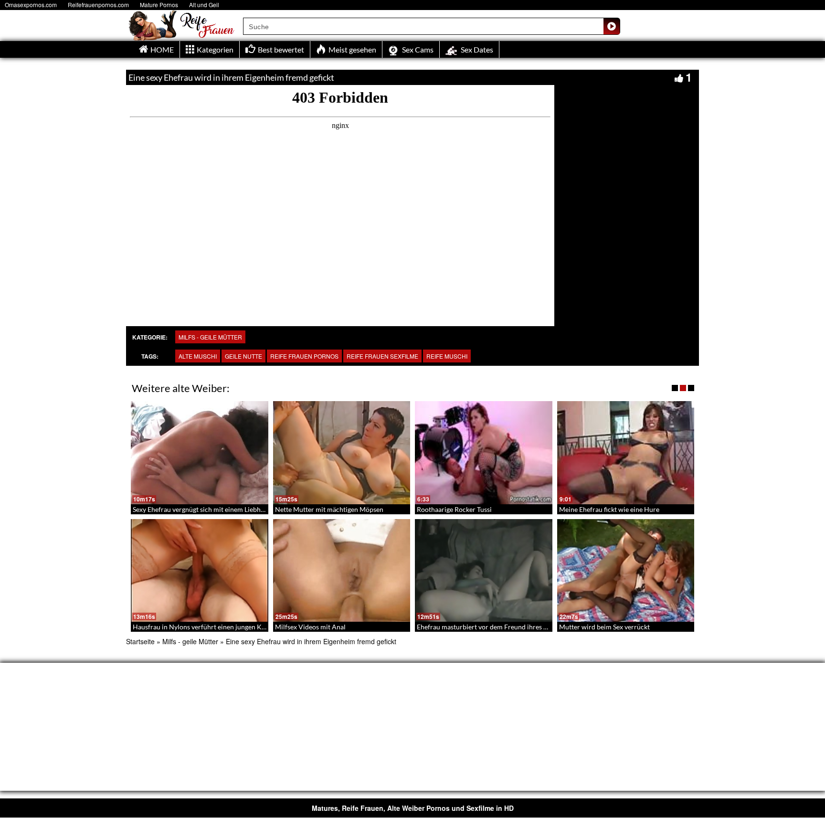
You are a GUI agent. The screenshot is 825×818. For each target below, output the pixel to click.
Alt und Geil (204, 4)
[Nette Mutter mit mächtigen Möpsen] (342, 452)
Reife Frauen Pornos (304, 356)
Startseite (140, 641)
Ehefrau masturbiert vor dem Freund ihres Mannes (492, 627)
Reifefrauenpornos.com (98, 4)
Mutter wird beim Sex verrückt (604, 627)
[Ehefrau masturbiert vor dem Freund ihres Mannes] (483, 570)
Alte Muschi (198, 356)
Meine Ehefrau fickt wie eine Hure (609, 509)
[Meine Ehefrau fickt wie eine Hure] (626, 452)
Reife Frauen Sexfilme (382, 356)
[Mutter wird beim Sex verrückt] (626, 570)
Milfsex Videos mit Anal (310, 627)
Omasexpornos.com (31, 4)
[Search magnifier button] (611, 26)
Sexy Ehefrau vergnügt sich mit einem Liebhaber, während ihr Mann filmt (240, 509)
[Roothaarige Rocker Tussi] (483, 452)
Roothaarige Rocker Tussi (454, 509)
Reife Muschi (446, 356)
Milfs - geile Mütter (210, 337)
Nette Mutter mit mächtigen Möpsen (329, 509)
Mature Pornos (159, 4)
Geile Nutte (243, 356)
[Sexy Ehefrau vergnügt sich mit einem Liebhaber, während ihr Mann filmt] (199, 452)
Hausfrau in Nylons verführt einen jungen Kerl (201, 627)
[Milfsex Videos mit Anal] (342, 570)
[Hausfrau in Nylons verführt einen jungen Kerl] (199, 570)
